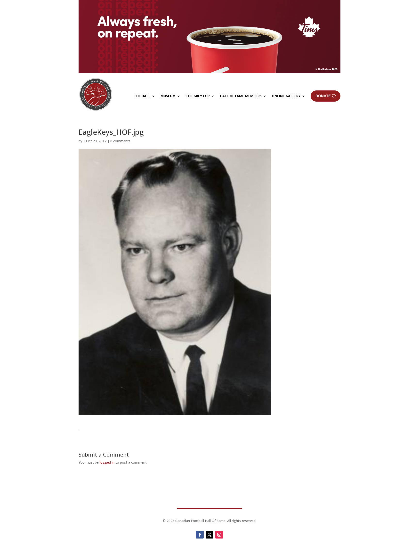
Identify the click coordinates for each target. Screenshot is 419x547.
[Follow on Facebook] (200, 535)
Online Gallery (286, 96)
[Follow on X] (209, 535)
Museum (168, 96)
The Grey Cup (198, 96)
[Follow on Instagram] (219, 535)
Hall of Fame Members (241, 96)
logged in (107, 462)
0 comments (120, 141)
